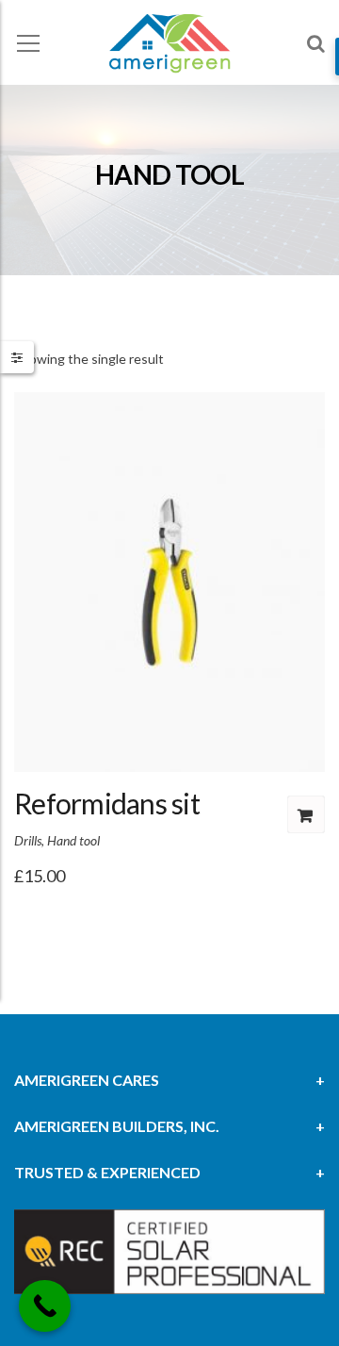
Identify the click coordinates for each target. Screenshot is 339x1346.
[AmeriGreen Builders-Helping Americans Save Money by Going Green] (169, 42)
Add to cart (306, 814)
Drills (27, 840)
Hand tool (73, 840)
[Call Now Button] (45, 1306)
